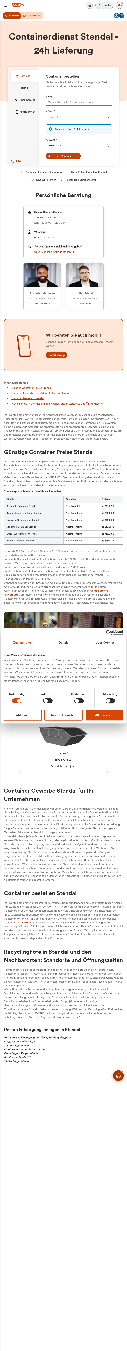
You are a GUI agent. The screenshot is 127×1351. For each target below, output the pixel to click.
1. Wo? (49, 97)
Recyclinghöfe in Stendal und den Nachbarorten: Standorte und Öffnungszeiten (57, 403)
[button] (119, 5)
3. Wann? (51, 140)
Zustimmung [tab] (22, 642)
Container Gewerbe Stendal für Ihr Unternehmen (40, 393)
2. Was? (50, 111)
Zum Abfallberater (78, 129)
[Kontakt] (89, 5)
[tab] (25, 76)
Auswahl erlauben (63, 715)
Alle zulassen (104, 715)
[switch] (48, 700)
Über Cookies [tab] (105, 642)
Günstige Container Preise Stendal (31, 388)
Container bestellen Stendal (27, 398)
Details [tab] (63, 642)
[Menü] (6, 5)
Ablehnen (23, 715)
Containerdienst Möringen (19, 922)
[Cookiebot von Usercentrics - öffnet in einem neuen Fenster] (108, 632)
